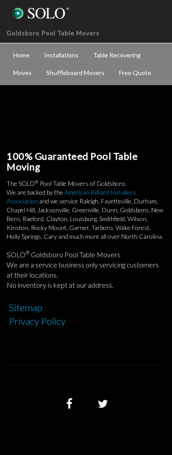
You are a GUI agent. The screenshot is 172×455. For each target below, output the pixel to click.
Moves (22, 72)
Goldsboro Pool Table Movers (53, 33)
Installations (61, 55)
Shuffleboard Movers (75, 72)
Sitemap (25, 307)
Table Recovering (117, 55)
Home (21, 55)
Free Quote (135, 72)
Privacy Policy (37, 321)
